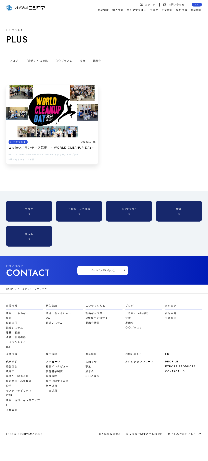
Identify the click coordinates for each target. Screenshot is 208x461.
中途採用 (51, 390)
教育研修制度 (54, 371)
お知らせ (91, 361)
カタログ (150, 4)
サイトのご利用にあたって (185, 434)
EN (197, 4)
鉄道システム (14, 327)
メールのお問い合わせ (103, 270)
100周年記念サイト (98, 317)
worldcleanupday (32, 154)
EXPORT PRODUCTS (180, 366)
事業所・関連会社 (17, 376)
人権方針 (11, 410)
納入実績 (118, 10)
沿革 (9, 385)
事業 (88, 366)
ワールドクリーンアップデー (63, 154)
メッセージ (53, 361)
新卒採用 (51, 385)
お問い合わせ (176, 4)
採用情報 (181, 10)
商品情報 (103, 10)
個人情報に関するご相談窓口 (144, 434)
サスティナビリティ (19, 390)
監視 (9, 317)
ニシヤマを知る (137, 10)
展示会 (97, 60)
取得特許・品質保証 (19, 380)
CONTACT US (175, 371)
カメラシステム (16, 342)
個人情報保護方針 (110, 434)
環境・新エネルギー (59, 313)
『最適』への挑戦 (36, 60)
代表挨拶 (11, 361)
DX (8, 347)
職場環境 (51, 376)
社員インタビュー (57, 366)
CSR (9, 395)
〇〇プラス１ (64, 60)
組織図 (10, 371)
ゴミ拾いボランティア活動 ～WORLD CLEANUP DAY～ (52, 147)
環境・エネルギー (17, 313)
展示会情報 (93, 322)
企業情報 (167, 10)
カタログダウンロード (139, 361)
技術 (82, 60)
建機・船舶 (13, 332)
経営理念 (11, 366)
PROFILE (171, 361)
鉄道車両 (11, 322)
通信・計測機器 (16, 337)
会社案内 (171, 317)
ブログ (154, 10)
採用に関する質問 (57, 380)
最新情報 (196, 10)
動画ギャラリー (95, 313)
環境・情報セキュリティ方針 (23, 403)
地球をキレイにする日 (22, 159)
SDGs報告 (92, 376)
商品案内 (171, 313)
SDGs (13, 154)
